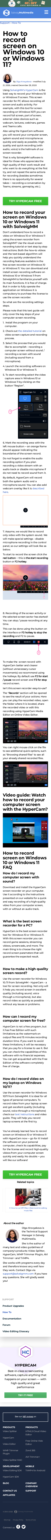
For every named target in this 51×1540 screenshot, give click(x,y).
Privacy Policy (18, 1520)
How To (16, 22)
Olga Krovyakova (23, 81)
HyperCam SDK (11, 1476)
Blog (6, 1483)
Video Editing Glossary (16, 1331)
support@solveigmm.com (18, 1273)
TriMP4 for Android (35, 1470)
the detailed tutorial (30, 331)
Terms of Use (31, 1520)
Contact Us (10, 1490)
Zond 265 (30, 1450)
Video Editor (9, 1444)
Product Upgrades (13, 1305)
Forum (6, 1324)
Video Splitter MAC (12, 1460)
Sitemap (7, 1520)
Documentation (12, 1318)
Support (5, 22)
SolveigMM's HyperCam (24, 90)
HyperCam (8, 1437)
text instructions (24, 1114)
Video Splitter (10, 1431)
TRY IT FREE (25, 1395)
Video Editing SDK (12, 1470)
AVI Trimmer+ (33, 1456)
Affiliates (9, 1495)
